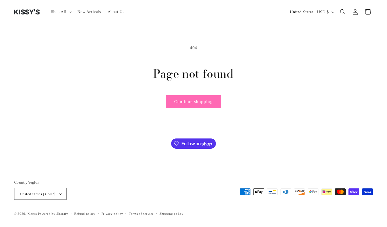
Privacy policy (112, 213)
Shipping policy (172, 213)
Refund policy (84, 213)
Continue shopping (193, 101)
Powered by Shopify (53, 213)
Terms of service (141, 213)
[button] (61, 12)
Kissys (32, 213)
